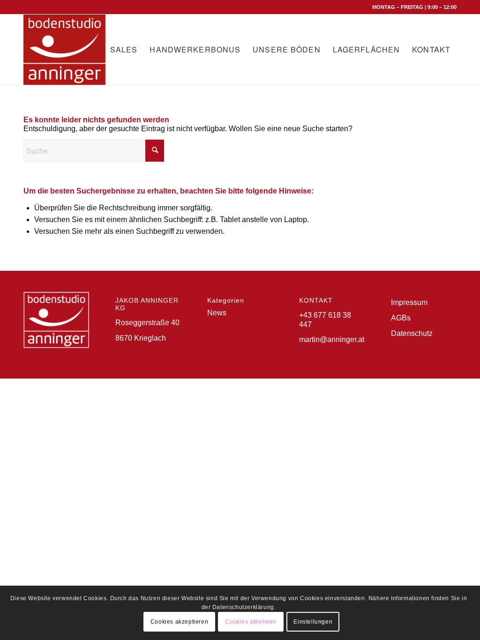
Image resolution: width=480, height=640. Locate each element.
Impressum (409, 302)
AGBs (401, 318)
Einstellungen (312, 621)
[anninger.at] (64, 50)
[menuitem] (124, 50)
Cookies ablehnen (251, 621)
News (216, 313)
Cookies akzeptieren (179, 621)
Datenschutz (412, 333)
